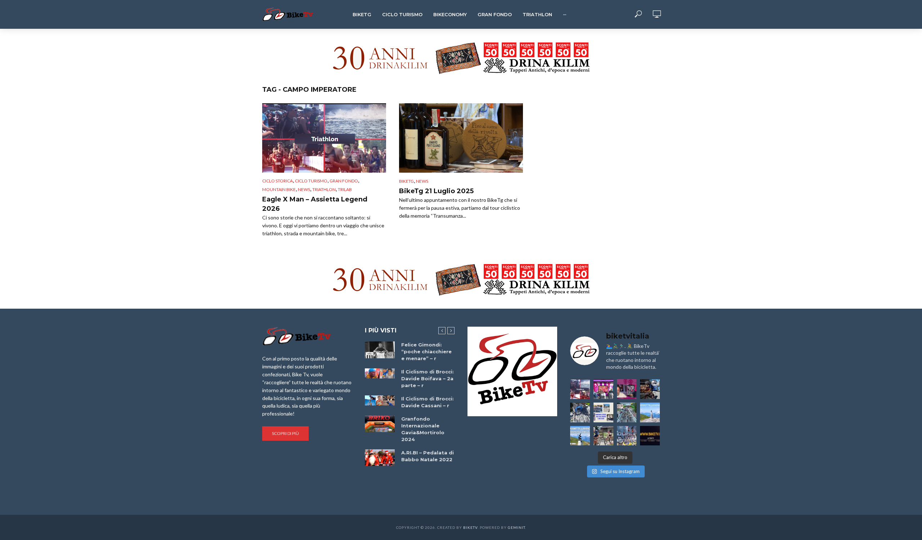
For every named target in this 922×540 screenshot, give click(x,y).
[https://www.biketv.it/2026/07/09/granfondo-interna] (627, 412)
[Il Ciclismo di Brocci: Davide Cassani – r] (380, 400)
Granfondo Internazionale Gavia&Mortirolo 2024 (422, 429)
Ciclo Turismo (402, 14)
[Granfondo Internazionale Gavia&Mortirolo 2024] (380, 424)
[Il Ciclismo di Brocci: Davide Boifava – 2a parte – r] (380, 373)
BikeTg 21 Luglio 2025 (436, 191)
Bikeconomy (450, 14)
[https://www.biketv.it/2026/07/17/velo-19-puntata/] (603, 389)
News (304, 189)
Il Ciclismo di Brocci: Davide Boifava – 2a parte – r (427, 378)
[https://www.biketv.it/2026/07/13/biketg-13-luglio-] (580, 412)
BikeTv (470, 527)
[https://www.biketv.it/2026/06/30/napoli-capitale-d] (627, 436)
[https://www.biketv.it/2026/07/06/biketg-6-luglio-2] (603, 436)
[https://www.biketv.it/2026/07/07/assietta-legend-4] (650, 412)
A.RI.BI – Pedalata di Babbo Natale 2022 (427, 456)
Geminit (516, 527)
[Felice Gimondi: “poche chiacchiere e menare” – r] (380, 349)
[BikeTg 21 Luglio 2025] (461, 138)
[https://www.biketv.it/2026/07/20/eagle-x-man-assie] (580, 389)
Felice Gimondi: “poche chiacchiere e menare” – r (426, 351)
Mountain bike (279, 189)
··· (564, 14)
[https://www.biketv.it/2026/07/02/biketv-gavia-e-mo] (650, 436)
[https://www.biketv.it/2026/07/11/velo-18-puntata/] (627, 389)
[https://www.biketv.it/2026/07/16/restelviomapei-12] (650, 389)
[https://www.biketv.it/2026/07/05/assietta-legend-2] (580, 436)
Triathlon (537, 14)
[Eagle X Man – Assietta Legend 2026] (324, 138)
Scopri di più (285, 433)
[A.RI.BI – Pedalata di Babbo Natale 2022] (380, 457)
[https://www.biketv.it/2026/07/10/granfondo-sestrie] (603, 412)
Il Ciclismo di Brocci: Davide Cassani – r (427, 402)
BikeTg (362, 14)
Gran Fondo (495, 14)
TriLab (345, 189)
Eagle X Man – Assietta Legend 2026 (314, 204)
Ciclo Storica (277, 180)
